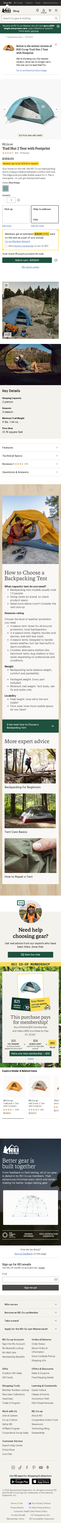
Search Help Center (12, 1445)
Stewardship (38, 1432)
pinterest (34, 1467)
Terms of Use (16, 1503)
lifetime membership (24, 246)
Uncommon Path (40, 1398)
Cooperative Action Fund (45, 1419)
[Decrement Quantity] (4, 200)
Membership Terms (15, 1519)
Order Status (38, 1343)
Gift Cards (7, 1377)
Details (42, 1268)
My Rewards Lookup (13, 1348)
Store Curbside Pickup (43, 1356)
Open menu (56, 10)
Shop (16, 10)
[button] (30, 109)
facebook (27, 1467)
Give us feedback (23, 1253)
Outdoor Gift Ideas (12, 1373)
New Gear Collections (13, 1394)
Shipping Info (39, 1360)
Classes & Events (40, 1394)
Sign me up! (30, 1287)
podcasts (47, 1467)
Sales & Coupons (41, 1373)
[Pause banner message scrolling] (58, 26)
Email (4, 1274)
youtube (41, 1467)
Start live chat (32, 954)
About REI (37, 1415)
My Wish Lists (9, 1352)
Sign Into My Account (13, 1343)
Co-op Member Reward (17, 241)
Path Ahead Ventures (42, 1403)
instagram (13, 1467)
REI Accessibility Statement (41, 1519)
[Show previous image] (4, 109)
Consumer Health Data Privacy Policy (30, 1511)
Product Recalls (18, 1515)
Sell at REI (7, 1424)
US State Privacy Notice (39, 1507)
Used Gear (7, 1398)
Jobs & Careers (10, 1415)
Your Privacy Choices (41, 1503)
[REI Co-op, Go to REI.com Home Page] (6, 10)
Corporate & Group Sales (15, 1432)
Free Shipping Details (43, 1377)
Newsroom (37, 1424)
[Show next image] (56, 109)
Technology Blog (40, 1428)
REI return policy (30, 267)
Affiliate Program (11, 1428)
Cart (50, 10)
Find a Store (8, 1449)
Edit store (6, 225)
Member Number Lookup (15, 1390)
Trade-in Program (11, 1403)
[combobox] (30, 18)
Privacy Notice (17, 1507)
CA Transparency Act (40, 1515)
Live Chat (7, 1454)
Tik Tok (20, 1467)
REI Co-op (7, 144)
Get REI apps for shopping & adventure (30, 1475)
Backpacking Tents (14, 37)
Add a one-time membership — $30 (30, 1053)
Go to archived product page (31, 70)
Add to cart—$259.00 (27, 260)
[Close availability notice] (56, 44)
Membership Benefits (13, 1356)
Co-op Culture (9, 1419)
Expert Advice (39, 1390)
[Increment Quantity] (18, 200)
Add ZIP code (37, 225)
